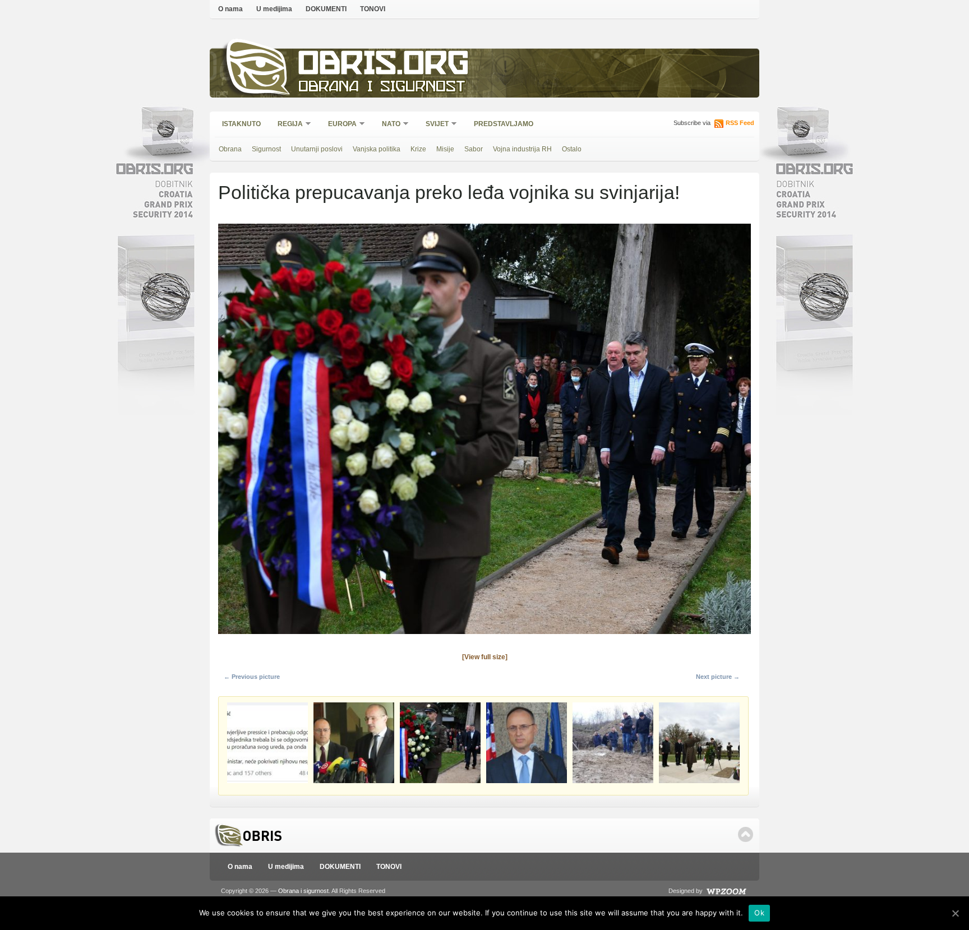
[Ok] (955, 913)
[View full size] (484, 657)
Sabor (473, 149)
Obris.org (383, 66)
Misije (445, 149)
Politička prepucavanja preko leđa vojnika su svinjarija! (449, 192)
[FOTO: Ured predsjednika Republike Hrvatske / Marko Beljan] (484, 637)
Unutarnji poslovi (317, 149)
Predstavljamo (503, 124)
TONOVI (372, 9)
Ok (759, 912)
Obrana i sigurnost (381, 87)
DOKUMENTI (326, 9)
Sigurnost (266, 149)
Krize (418, 149)
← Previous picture (252, 676)
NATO (387, 124)
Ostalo (572, 149)
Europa (339, 124)
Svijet (433, 124)
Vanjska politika (376, 149)
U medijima (274, 9)
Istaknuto (241, 124)
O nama (230, 9)
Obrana (230, 149)
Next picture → (718, 676)
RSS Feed (740, 122)
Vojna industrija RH (522, 149)
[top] (745, 834)
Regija (286, 124)
